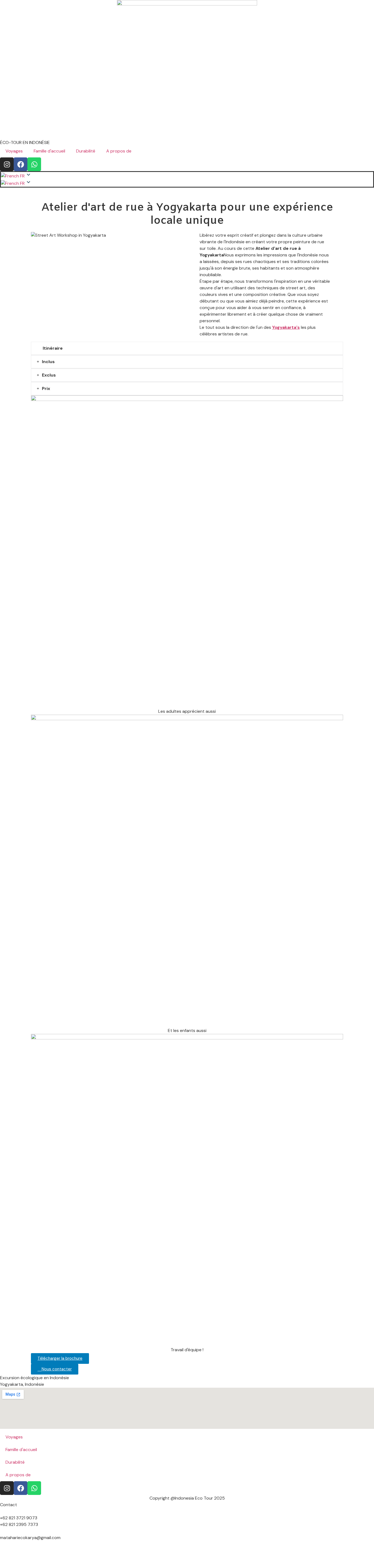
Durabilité (85, 151)
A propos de (118, 151)
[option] (13, 183)
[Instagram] (7, 164)
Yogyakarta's (286, 327)
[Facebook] (20, 164)
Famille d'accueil (49, 151)
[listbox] (187, 183)
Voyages (14, 151)
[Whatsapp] (34, 164)
